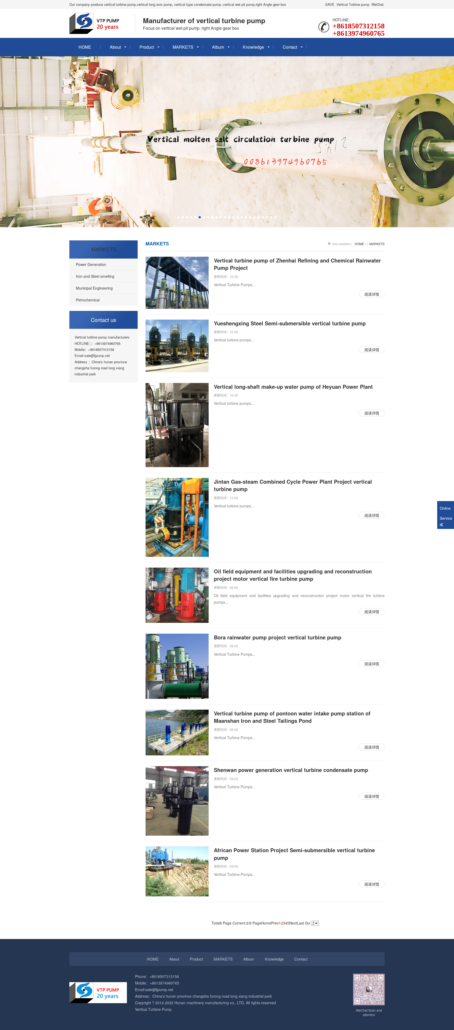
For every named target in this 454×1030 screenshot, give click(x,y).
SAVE (330, 4)
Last (300, 923)
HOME (85, 47)
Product (147, 47)
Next (293, 923)
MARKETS (183, 47)
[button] (179, 217)
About (115, 47)
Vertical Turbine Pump (153, 1009)
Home (266, 923)
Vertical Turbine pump (353, 4)
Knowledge (253, 47)
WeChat (377, 4)
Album (218, 47)
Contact (290, 47)
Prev (275, 923)
